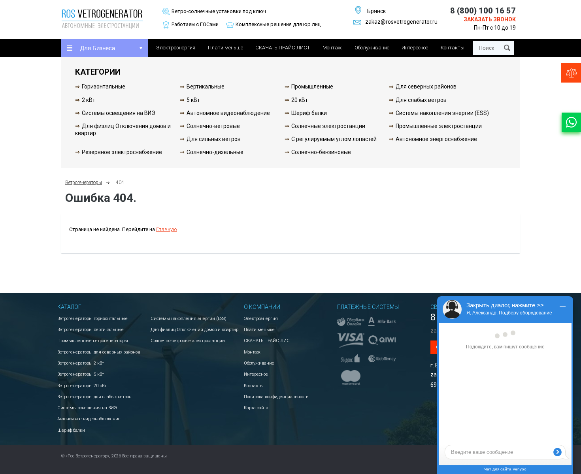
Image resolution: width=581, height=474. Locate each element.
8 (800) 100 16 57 (483, 11)
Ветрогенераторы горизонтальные (92, 318)
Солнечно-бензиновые (321, 152)
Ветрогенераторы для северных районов (98, 352)
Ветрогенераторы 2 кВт (80, 363)
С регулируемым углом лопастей (334, 139)
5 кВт (193, 100)
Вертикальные (205, 86)
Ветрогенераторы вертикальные (90, 329)
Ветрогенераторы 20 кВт (81, 385)
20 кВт (299, 100)
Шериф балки (309, 113)
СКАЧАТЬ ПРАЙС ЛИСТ (282, 48)
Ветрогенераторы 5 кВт (80, 374)
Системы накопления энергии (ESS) (442, 113)
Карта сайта (256, 407)
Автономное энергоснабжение (436, 139)
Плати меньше (225, 48)
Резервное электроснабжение (122, 152)
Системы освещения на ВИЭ (118, 113)
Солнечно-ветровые (213, 126)
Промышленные (312, 86)
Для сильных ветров (214, 139)
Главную (166, 229)
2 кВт (88, 100)
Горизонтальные (103, 86)
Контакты (452, 48)
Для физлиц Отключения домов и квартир (194, 329)
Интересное (415, 48)
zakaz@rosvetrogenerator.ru (401, 22)
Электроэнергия (175, 48)
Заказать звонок (490, 19)
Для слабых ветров (421, 100)
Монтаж (332, 48)
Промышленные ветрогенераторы (92, 340)
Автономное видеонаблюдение (228, 113)
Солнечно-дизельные (215, 152)
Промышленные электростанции (439, 126)
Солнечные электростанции (328, 126)
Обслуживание (372, 48)
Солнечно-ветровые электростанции (188, 340)
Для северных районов (426, 86)
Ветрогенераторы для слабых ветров (94, 396)
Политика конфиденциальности (276, 396)
